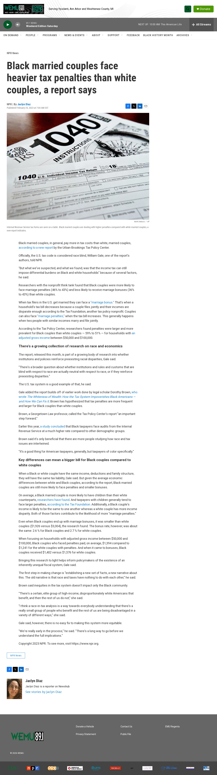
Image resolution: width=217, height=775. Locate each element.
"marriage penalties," (51, 316)
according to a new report (36, 247)
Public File (126, 734)
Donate (205, 9)
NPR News (13, 53)
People (30, 35)
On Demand (10, 35)
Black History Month (158, 35)
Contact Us (126, 726)
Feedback (133, 35)
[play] (7, 25)
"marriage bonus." (102, 302)
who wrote (78, 396)
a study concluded (52, 426)
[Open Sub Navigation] (21, 35)
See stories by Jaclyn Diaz (43, 692)
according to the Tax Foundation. (69, 504)
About (96, 35)
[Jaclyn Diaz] (14, 689)
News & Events (74, 35)
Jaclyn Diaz (24, 104)
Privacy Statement (86, 734)
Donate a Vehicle (85, 726)
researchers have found (53, 500)
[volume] (18, 24)
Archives (182, 35)
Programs (50, 35)
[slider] (23, 24)
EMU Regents (172, 726)
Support (114, 35)
